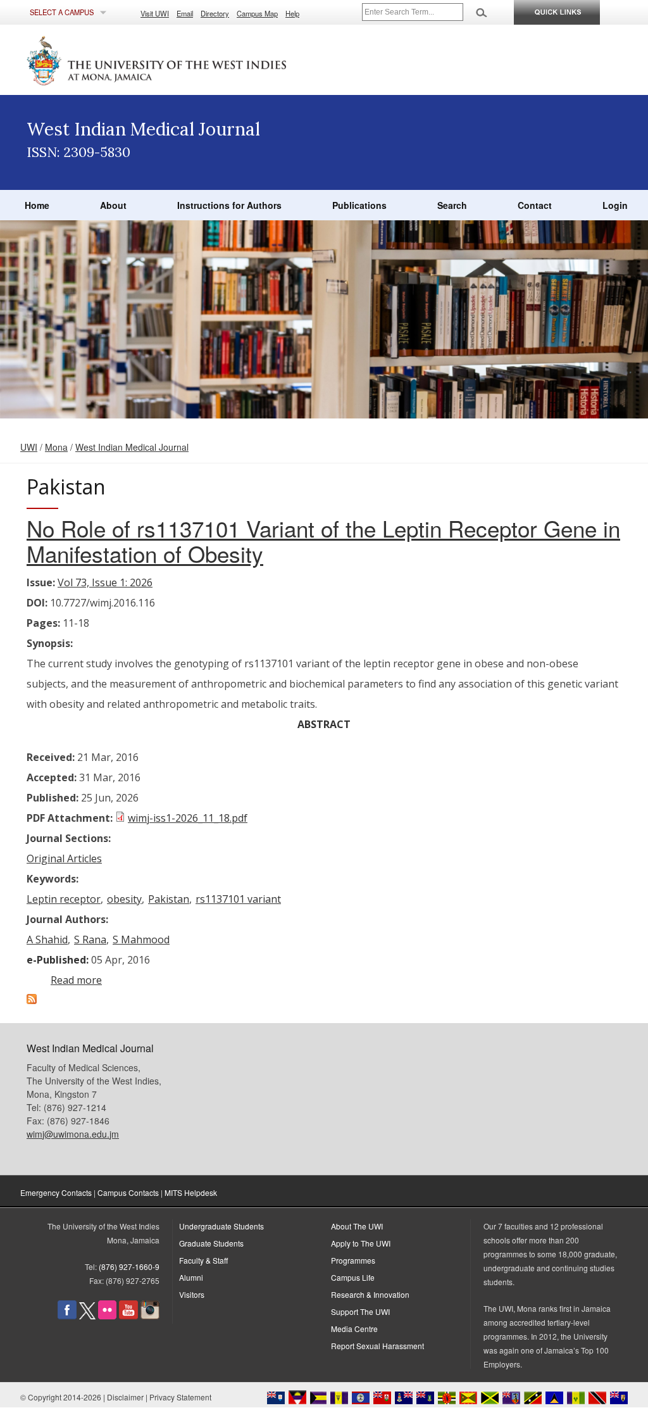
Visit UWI (154, 13)
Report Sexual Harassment (377, 1345)
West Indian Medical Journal (132, 447)
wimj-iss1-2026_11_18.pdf (187, 818)
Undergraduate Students (221, 1226)
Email (185, 13)
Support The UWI (360, 1311)
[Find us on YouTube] (128, 1316)
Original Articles (64, 858)
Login (615, 205)
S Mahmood (141, 939)
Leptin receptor (64, 899)
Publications (359, 205)
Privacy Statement (180, 1397)
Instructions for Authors (229, 205)
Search (452, 205)
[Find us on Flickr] (107, 1316)
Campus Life (353, 1277)
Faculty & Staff (203, 1260)
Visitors (191, 1294)
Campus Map (257, 13)
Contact (535, 205)
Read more (76, 980)
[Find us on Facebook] (67, 1316)
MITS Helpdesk (191, 1192)
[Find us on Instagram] (149, 1316)
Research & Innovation (370, 1294)
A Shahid (47, 939)
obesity (124, 899)
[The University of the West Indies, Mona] (191, 59)
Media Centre (354, 1328)
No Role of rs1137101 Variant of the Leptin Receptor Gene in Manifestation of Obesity (323, 540)
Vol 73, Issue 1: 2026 (105, 582)
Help (292, 13)
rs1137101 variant (238, 899)
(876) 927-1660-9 (129, 1266)
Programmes (353, 1260)
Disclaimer (125, 1397)
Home (37, 205)
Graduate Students (211, 1243)
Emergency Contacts (56, 1192)
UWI (28, 447)
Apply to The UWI (360, 1243)
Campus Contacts (128, 1192)
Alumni (191, 1277)
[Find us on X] (87, 1316)
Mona (56, 447)
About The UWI (357, 1226)
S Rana (90, 939)
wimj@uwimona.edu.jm (73, 1134)
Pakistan (168, 899)
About (113, 205)
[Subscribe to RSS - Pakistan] (32, 1000)
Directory (215, 13)
